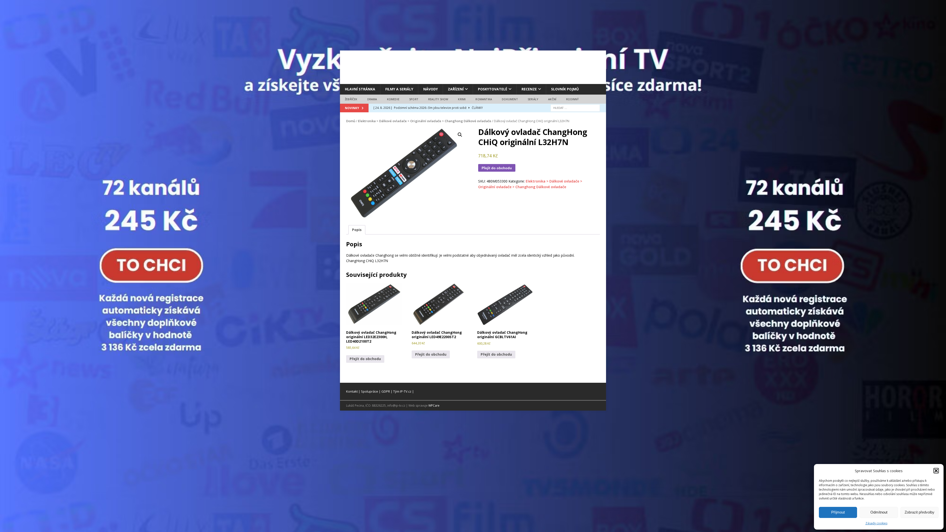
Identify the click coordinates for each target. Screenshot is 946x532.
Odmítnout (878, 512)
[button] (936, 470)
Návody (430, 89)
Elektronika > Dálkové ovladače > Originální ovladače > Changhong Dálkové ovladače (424, 121)
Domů (350, 121)
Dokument (510, 99)
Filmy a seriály (399, 89)
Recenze (529, 89)
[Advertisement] (473, 66)
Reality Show (438, 99)
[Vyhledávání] (575, 107)
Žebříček (351, 99)
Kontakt (352, 391)
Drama (372, 99)
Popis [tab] (357, 229)
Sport (413, 99)
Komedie (393, 99)
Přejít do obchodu (497, 168)
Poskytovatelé (492, 89)
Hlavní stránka (360, 89)
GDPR (385, 391)
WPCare (433, 405)
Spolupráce (369, 391)
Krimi (462, 99)
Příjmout (838, 512)
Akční (552, 99)
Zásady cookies (876, 523)
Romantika (483, 99)
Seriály (533, 99)
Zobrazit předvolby (919, 512)
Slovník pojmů (565, 89)
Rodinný (572, 99)
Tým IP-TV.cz (402, 391)
